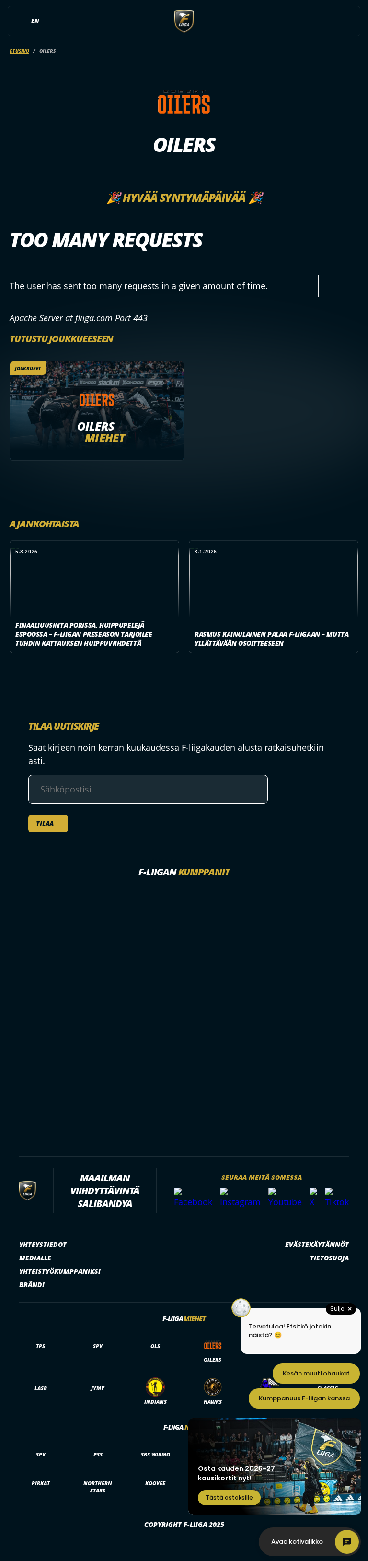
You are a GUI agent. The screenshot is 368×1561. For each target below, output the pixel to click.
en (35, 21)
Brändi (32, 1284)
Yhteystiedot (43, 1244)
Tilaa (45, 823)
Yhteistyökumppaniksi (60, 1271)
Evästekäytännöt (317, 1244)
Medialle (35, 1257)
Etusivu (19, 50)
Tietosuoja (329, 1257)
